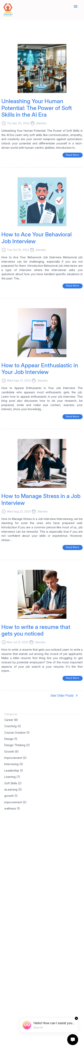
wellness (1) (12, 808)
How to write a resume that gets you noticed (35, 630)
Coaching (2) (12, 726)
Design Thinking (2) (17, 745)
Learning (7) (12, 776)
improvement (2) (15, 802)
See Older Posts (64, 695)
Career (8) (11, 719)
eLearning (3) (13, 789)
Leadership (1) (13, 770)
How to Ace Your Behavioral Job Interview (36, 238)
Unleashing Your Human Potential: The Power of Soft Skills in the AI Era (36, 108)
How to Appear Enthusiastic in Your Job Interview (39, 369)
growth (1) (11, 795)
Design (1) (10, 738)
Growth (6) (11, 751)
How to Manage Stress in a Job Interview (40, 499)
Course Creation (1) (17, 732)
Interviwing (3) (13, 764)
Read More (72, 154)
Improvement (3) (15, 757)
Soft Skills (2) (13, 783)
